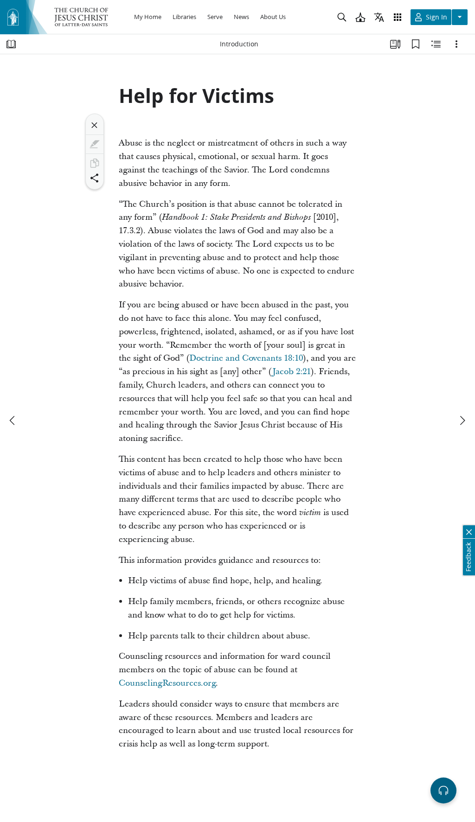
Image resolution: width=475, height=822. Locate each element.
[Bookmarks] (415, 44)
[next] (462, 420)
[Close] (94, 125)
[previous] (13, 420)
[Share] (94, 178)
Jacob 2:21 (291, 371)
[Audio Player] (443, 790)
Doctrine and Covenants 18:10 (246, 358)
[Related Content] (436, 44)
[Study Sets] (395, 44)
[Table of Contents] (11, 44)
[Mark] (94, 144)
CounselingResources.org (167, 683)
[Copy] (94, 163)
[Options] (456, 44)
